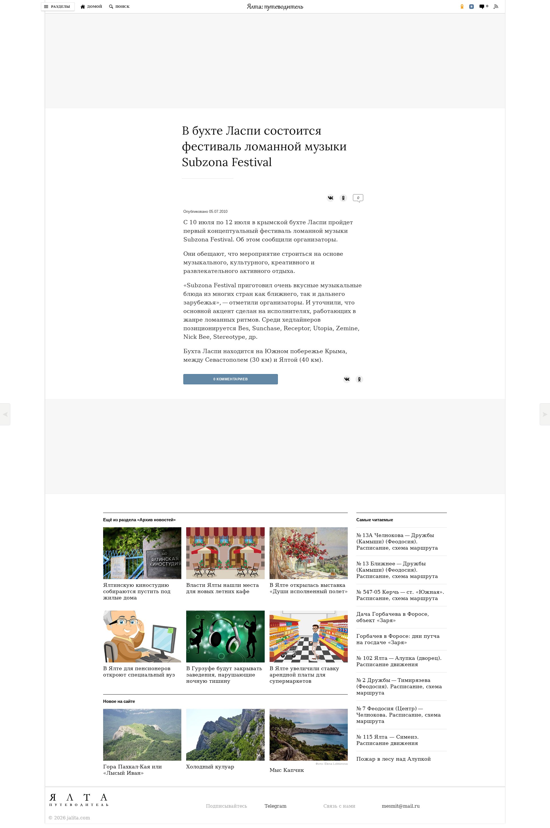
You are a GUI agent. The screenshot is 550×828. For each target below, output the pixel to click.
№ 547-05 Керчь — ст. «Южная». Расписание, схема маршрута (400, 595)
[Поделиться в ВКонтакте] (471, 6)
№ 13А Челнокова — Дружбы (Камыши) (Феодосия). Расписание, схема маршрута (397, 541)
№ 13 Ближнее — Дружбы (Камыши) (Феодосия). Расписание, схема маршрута (397, 569)
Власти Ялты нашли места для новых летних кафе (222, 588)
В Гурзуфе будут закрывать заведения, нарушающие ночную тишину (224, 674)
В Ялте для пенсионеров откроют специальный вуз (139, 671)
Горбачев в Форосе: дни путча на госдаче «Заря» (398, 639)
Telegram (275, 806)
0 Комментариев (230, 379)
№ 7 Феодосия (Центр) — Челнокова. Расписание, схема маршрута (398, 714)
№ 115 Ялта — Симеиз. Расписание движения (387, 740)
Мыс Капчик (287, 770)
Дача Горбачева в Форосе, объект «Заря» (392, 617)
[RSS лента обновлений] (496, 6)
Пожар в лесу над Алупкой (393, 759)
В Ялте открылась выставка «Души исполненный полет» (309, 588)
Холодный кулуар (210, 767)
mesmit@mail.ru (401, 806)
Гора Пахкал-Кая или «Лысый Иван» (132, 770)
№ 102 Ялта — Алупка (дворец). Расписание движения (399, 661)
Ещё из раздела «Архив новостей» (139, 519)
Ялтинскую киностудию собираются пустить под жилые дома (136, 591)
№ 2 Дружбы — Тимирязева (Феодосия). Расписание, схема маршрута (399, 686)
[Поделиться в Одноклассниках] (462, 6)
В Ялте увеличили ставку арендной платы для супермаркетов (304, 674)
